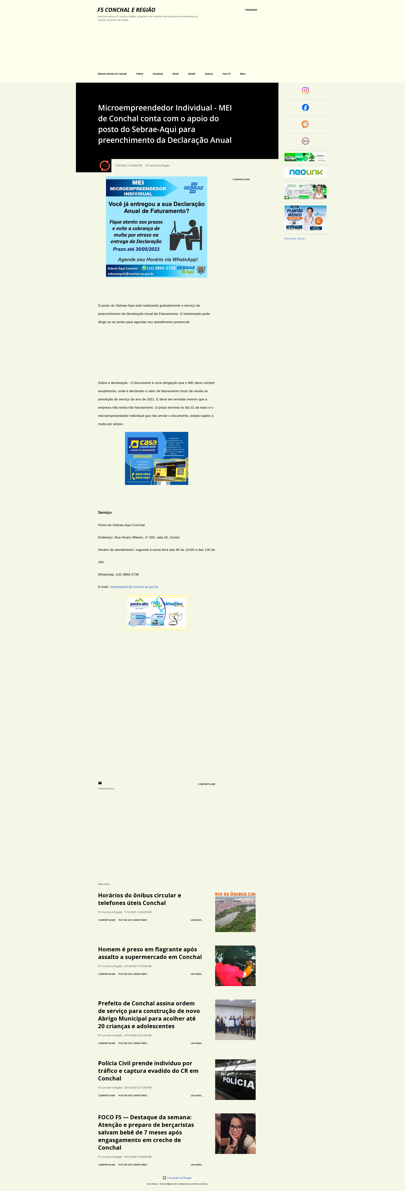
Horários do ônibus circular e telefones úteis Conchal (139, 899)
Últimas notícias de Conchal (112, 73)
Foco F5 (226, 73)
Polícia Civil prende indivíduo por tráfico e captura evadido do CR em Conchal (148, 1070)
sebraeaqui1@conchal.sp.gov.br (134, 587)
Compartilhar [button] (241, 179)
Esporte (209, 73)
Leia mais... (197, 919)
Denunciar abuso (294, 238)
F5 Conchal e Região (126, 9)
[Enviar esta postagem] (100, 784)
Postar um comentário (132, 919)
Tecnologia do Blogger (179, 1177)
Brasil (176, 73)
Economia (158, 73)
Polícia (139, 73)
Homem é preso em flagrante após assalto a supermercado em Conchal (150, 953)
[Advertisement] (167, 46)
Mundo (191, 73)
